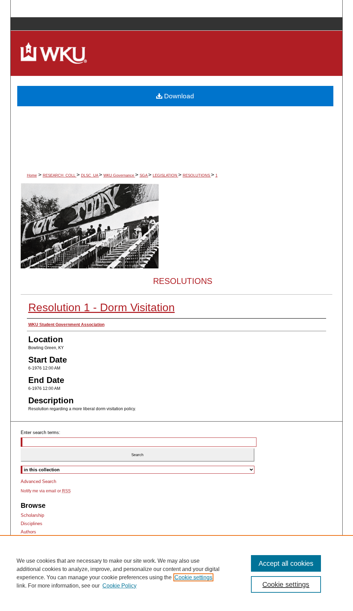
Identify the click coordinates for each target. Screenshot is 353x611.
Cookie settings (193, 577)
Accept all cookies (286, 563)
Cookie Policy (119, 586)
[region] (176, 573)
